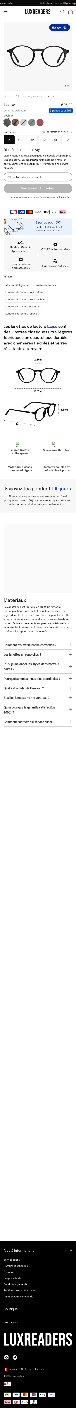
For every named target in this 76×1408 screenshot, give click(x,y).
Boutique (11, 1309)
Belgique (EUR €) (18, 1369)
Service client (12, 1260)
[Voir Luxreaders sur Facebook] (15, 1357)
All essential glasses (28, 96)
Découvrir (11, 1322)
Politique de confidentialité (20, 1290)
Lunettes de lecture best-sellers (24, 292)
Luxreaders (18, 1375)
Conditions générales (16, 1284)
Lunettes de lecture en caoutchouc (25, 299)
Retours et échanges (16, 1266)
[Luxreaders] (38, 11)
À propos (9, 1272)
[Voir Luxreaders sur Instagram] (6, 1357)
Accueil (8, 96)
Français (39, 1369)
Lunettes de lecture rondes (21, 313)
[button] (62, 11)
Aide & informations (19, 1250)
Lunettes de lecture (44, 285)
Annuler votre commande (18, 1296)
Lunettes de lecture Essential (22, 306)
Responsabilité (12, 1278)
